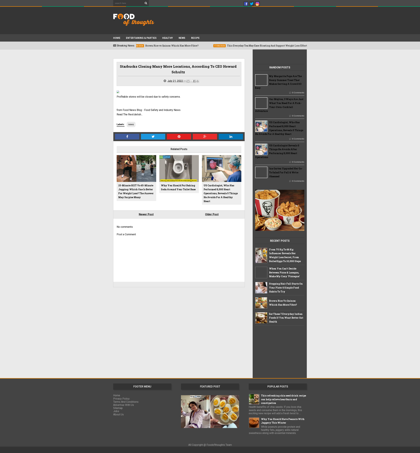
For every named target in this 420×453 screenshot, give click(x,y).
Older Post (212, 214)
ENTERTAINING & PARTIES (141, 38)
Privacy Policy (121, 398)
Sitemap (118, 408)
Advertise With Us (123, 405)
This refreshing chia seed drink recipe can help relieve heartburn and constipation (283, 399)
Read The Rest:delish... (130, 114)
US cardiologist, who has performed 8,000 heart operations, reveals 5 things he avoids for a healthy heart (221, 193)
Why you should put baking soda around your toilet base (178, 187)
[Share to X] (191, 81)
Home (116, 38)
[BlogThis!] (188, 81)
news (131, 124)
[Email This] (185, 81)
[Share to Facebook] (194, 81)
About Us (118, 414)
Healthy (167, 38)
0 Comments (298, 93)
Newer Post (146, 214)
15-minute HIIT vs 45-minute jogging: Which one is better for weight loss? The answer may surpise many (136, 191)
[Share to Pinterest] (197, 81)
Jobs (116, 411)
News (182, 38)
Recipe (195, 38)
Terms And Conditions (125, 401)
